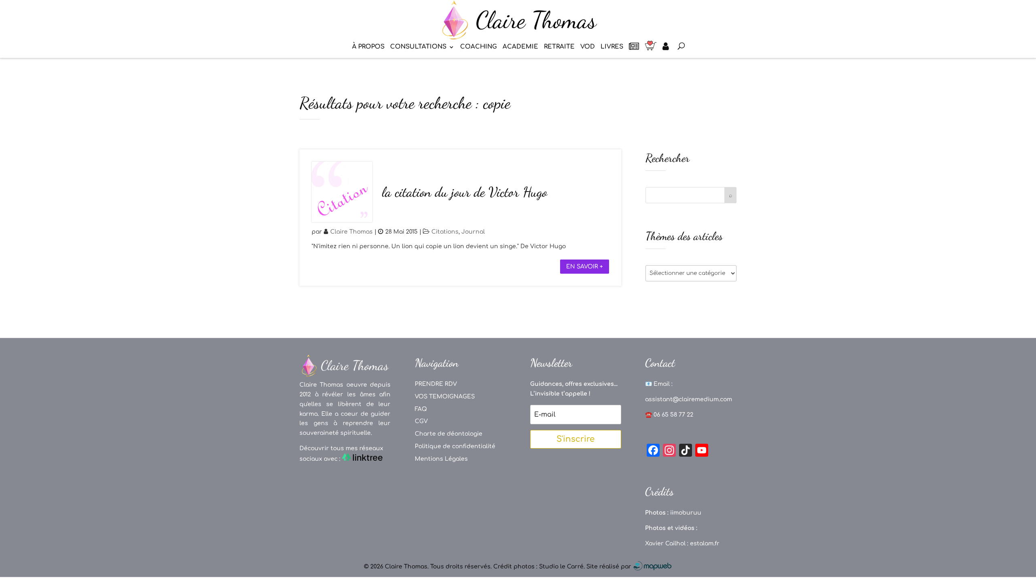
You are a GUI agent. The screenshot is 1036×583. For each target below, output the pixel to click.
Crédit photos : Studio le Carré (538, 567)
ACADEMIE (520, 47)
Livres (612, 47)
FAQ (421, 409)
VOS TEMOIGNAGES (445, 397)
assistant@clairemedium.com (688, 399)
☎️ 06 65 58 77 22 (669, 415)
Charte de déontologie (448, 434)
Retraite (559, 47)
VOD (587, 47)
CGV (421, 421)
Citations (445, 232)
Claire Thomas (351, 232)
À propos (368, 47)
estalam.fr (705, 543)
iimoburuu (685, 513)
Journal (473, 232)
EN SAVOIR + (584, 267)
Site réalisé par (609, 567)
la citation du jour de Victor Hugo (464, 192)
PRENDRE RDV (436, 384)
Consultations (418, 47)
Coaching (478, 47)
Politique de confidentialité (455, 446)
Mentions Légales (441, 459)
